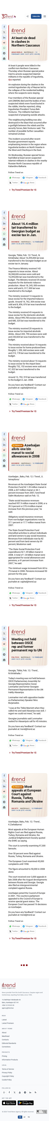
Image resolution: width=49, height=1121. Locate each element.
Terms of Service (8, 1069)
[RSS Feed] (35, 1092)
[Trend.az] (9, 16)
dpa (10, 79)
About (4, 1033)
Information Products (10, 1060)
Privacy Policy (7, 1073)
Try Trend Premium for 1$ (23, 190)
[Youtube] (20, 1092)
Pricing (4, 1056)
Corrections (6, 1047)
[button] (4, 27)
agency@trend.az (8, 1008)
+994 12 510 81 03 (8, 1005)
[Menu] (44, 16)
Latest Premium (8, 1023)
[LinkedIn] (30, 1092)
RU (29, 1117)
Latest (4, 1020)
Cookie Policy (7, 1080)
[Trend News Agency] (8, 986)
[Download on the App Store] (9, 1102)
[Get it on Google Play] (26, 1102)
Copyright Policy (8, 1076)
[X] (14, 1092)
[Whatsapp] (4, 1092)
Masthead (5, 1036)
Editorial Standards (9, 1043)
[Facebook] (9, 1092)
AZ (24, 1117)
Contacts (5, 1040)
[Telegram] (25, 1092)
